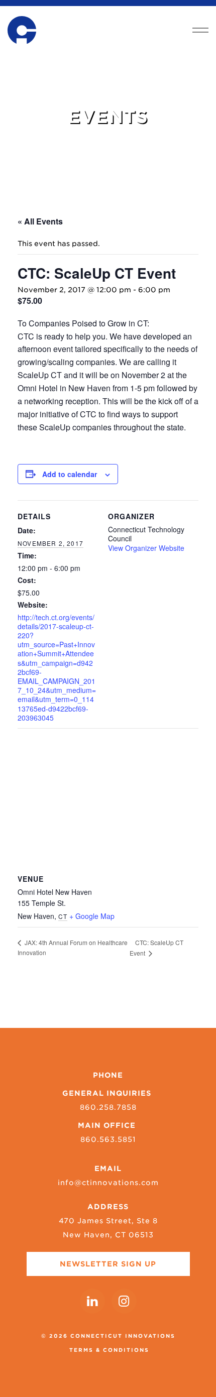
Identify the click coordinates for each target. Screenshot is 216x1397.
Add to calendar (69, 474)
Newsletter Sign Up (108, 1264)
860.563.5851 (108, 1139)
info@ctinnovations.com (108, 1183)
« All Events (40, 221)
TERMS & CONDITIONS (109, 1350)
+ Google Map (92, 916)
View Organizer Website (146, 548)
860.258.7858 (108, 1107)
